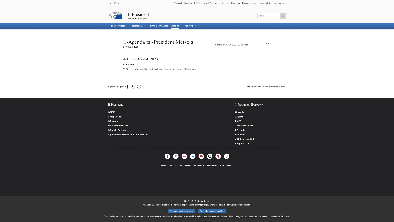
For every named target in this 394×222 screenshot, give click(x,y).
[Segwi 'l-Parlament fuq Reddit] (226, 156)
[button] (279, 3)
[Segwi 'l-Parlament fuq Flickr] (184, 156)
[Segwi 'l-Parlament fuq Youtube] (201, 156)
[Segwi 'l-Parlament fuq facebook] (167, 156)
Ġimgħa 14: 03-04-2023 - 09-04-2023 (231, 45)
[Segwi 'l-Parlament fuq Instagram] (209, 156)
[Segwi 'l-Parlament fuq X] (176, 156)
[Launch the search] (283, 16)
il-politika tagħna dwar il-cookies (243, 216)
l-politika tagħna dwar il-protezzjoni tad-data (208, 216)
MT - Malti (114, 3)
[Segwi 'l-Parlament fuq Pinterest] (218, 156)
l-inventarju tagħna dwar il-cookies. (274, 216)
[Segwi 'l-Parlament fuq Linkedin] (192, 156)
